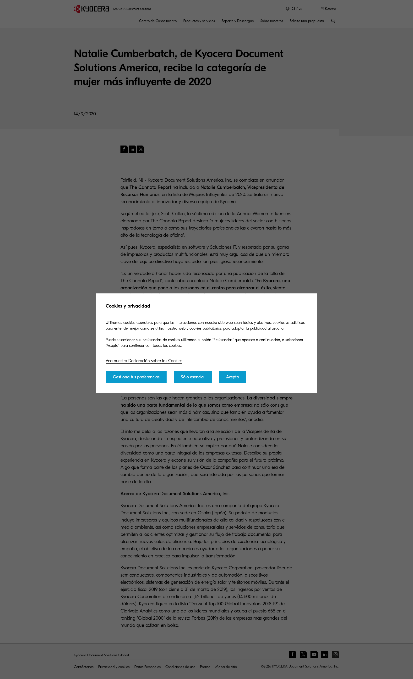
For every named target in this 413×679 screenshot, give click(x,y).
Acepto (232, 377)
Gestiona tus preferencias (136, 377)
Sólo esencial (193, 377)
